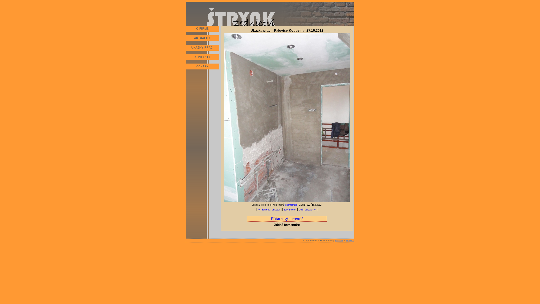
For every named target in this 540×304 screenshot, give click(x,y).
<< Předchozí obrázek (269, 209)
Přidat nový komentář (287, 219)
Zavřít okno (290, 209)
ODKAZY (202, 66)
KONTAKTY (202, 57)
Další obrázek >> (307, 209)
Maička (350, 240)
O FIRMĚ (202, 28)
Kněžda (339, 240)
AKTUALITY (202, 38)
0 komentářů (291, 205)
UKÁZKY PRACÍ (202, 47)
